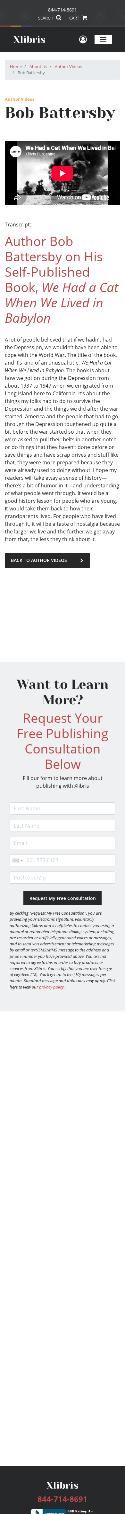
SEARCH (46, 18)
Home (16, 66)
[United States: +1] (17, 860)
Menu (103, 39)
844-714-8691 (62, 10)
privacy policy (51, 987)
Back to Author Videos (39, 560)
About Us (38, 66)
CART (74, 18)
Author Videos (68, 66)
